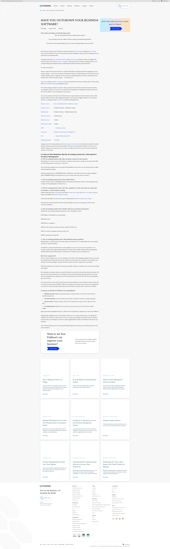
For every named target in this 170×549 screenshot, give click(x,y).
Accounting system (61, 81)
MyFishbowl (154, 1)
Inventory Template (96, 508)
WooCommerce (63, 132)
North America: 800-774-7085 (118, 498)
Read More (45, 394)
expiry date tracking (74, 192)
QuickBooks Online (61, 59)
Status (41, 544)
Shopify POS (59, 136)
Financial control (45, 103)
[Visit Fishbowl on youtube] (123, 518)
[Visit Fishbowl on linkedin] (119, 518)
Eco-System (60, 99)
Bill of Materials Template (97, 510)
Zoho (63, 128)
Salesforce (58, 128)
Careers (93, 512)
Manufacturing (54, 83)
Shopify (56, 132)
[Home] (45, 6)
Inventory (45, 83)
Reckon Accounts (72, 59)
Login (159, 1)
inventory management (62, 61)
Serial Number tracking (61, 194)
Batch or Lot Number (87, 192)
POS (42, 136)
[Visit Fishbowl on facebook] (113, 518)
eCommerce (44, 132)
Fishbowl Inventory (78, 51)
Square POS (67, 136)
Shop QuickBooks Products (77, 531)
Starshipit (57, 140)
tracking (56, 192)
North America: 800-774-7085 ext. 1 (119, 507)
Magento (71, 132)
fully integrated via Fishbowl (71, 144)
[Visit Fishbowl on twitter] (116, 518)
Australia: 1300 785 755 (116, 500)
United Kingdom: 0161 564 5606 (118, 513)
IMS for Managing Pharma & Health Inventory (101, 504)
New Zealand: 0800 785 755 (117, 502)
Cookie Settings (61, 544)
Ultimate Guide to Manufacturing (98, 506)
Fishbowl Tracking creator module (83, 198)
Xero (54, 59)
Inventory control (45, 108)
